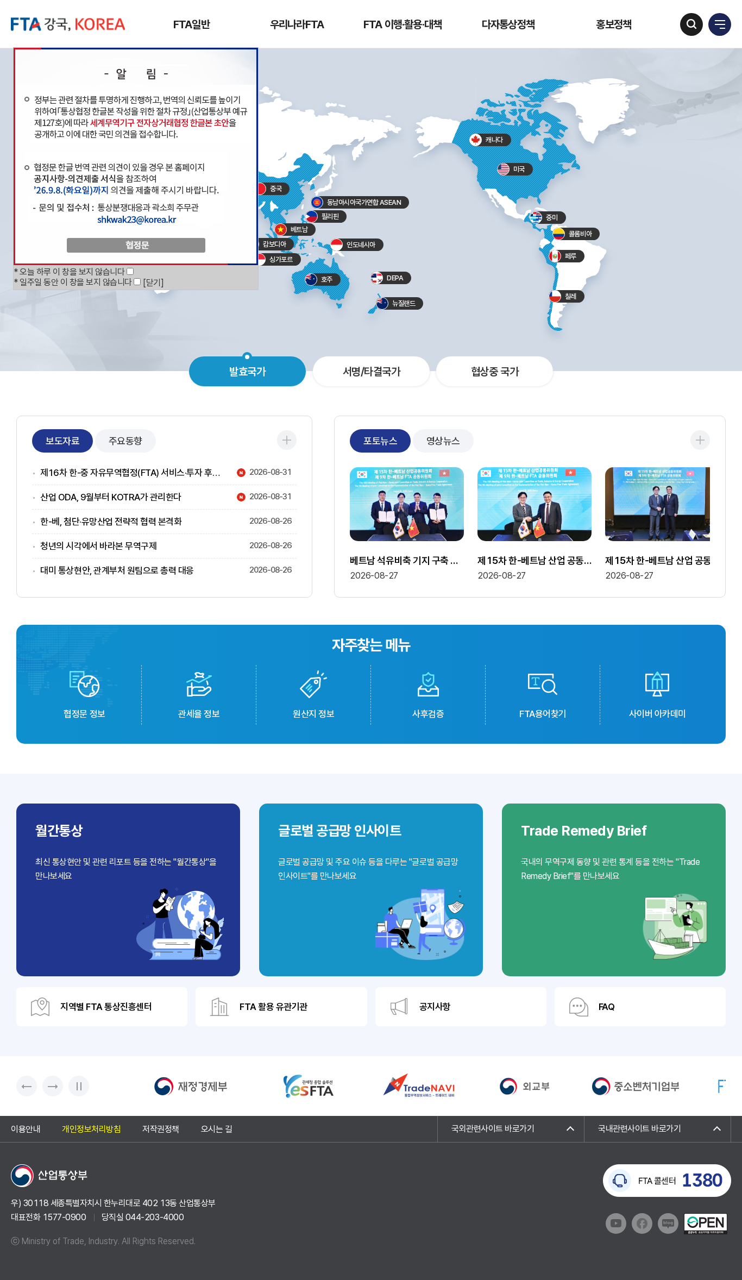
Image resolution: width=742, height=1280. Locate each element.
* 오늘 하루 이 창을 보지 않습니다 (69, 272)
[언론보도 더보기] (287, 440)
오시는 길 (216, 1130)
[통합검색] (691, 24)
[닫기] (153, 283)
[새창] (190, 1086)
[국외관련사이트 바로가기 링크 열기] (511, 1129)
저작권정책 (160, 1130)
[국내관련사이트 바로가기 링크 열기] (657, 1129)
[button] (26, 1086)
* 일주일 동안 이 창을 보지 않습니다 (73, 282)
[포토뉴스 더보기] (700, 440)
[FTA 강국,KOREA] (68, 24)
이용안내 (25, 1130)
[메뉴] (719, 24)
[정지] (78, 1086)
